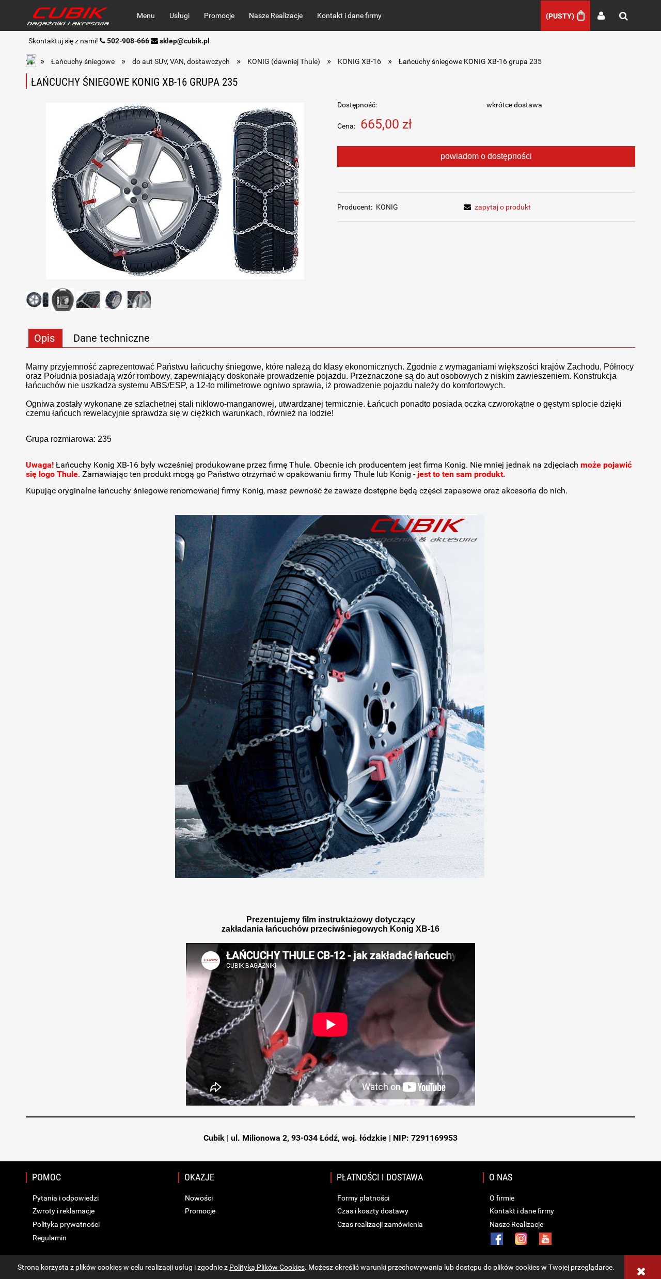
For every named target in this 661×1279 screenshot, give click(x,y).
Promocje (199, 1211)
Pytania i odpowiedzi (65, 1198)
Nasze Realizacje (515, 1224)
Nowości (198, 1198)
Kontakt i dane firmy (521, 1211)
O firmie (501, 1198)
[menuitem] (146, 15)
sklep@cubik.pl (185, 41)
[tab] (45, 338)
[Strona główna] (70, 15)
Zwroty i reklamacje (63, 1211)
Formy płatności (362, 1198)
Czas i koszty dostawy (372, 1211)
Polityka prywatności (65, 1224)
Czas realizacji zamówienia (379, 1224)
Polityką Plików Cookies (267, 1267)
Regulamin (49, 1238)
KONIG (387, 207)
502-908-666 (128, 41)
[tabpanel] (330, 735)
